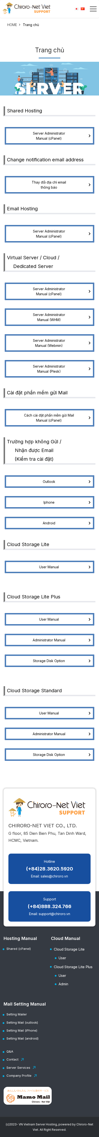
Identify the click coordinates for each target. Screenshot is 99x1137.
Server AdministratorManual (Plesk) (49, 368)
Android (49, 523)
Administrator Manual (49, 640)
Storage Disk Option (49, 661)
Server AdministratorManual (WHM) (49, 317)
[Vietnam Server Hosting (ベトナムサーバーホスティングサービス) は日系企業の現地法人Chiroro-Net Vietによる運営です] (26, 8)
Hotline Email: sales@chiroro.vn (49, 868)
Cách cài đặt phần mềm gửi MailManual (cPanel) (49, 417)
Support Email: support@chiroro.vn (49, 906)
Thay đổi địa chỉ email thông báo (49, 184)
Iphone (49, 502)
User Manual (49, 567)
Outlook (49, 481)
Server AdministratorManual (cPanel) (49, 135)
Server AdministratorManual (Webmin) (49, 343)
